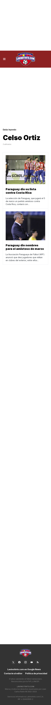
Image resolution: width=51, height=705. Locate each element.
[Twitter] (13, 662)
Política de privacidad (36, 673)
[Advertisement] (25, 25)
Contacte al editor (13, 673)
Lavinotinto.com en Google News (24, 669)
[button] (4, 59)
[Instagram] (25, 662)
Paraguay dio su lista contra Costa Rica (21, 191)
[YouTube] (31, 662)
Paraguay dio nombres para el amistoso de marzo (25, 247)
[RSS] (37, 662)
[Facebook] (19, 662)
